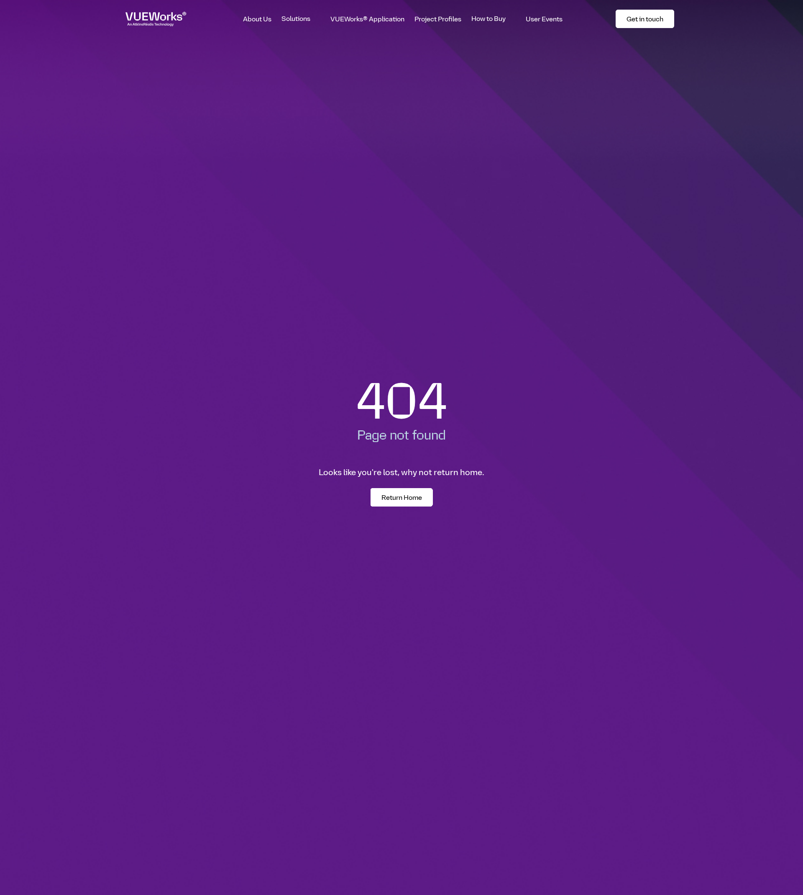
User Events (544, 18)
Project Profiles (437, 18)
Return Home (401, 497)
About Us (257, 18)
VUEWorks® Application (367, 18)
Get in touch (649, 20)
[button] (301, 19)
